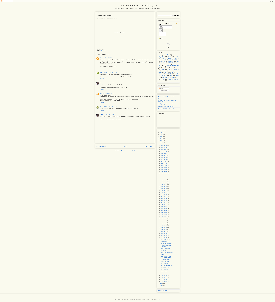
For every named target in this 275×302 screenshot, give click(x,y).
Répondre (102, 68)
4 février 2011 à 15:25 (109, 114)
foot (178, 61)
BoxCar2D (163, 254)
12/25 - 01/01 (164, 145)
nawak (163, 70)
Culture (164, 59)
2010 (161, 283)
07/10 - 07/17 (164, 192)
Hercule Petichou (103, 72)
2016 (161, 136)
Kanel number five (165, 241)
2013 (161, 140)
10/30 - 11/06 (164, 161)
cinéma (177, 58)
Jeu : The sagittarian (165, 239)
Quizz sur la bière (165, 271)
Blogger (159, 299)
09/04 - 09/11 (164, 177)
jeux (159, 66)
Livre (163, 69)
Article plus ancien (148, 146)
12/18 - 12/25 (164, 147)
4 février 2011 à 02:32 (109, 83)
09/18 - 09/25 (164, 173)
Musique (176, 69)
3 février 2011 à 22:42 (112, 72)
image (166, 64)
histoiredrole (171, 62)
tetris (177, 77)
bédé (166, 55)
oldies (169, 70)
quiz (178, 72)
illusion (159, 64)
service (164, 75)
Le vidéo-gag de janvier (166, 243)
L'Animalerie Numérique (138, 5)
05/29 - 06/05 (164, 204)
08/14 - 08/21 (164, 182)
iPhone (174, 64)
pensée (160, 72)
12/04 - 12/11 (164, 151)
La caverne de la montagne (167, 252)
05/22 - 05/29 (164, 206)
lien (168, 67)
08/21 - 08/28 (164, 180)
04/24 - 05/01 (164, 214)
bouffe (169, 56)
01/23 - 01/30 (164, 275)
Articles (161, 88)
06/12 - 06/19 (164, 200)
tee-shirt (172, 77)
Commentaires (163, 90)
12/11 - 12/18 (164, 149)
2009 (161, 285)
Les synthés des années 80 (167, 265)
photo (166, 72)
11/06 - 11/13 (164, 159)
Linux (172, 67)
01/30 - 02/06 (164, 237)
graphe (162, 62)
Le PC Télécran (164, 263)
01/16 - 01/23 (164, 277)
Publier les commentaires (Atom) (128, 150)
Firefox (163, 61)
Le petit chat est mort (165, 267)
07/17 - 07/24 (164, 190)
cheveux (169, 58)
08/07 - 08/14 (164, 184)
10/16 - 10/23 (164, 165)
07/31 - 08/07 (164, 186)
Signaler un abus (162, 290)
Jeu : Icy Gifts (164, 250)
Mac (169, 69)
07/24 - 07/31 (164, 188)
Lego (163, 67)
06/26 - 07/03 (164, 196)
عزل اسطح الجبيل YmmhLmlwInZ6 (165, 103)
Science (169, 73)
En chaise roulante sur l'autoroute (166, 246)
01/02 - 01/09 (164, 281)
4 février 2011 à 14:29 (108, 93)
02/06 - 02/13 (164, 235)
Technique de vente (165, 273)
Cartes (177, 56)
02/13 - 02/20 (164, 233)
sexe (171, 75)
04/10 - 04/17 (164, 218)
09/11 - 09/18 (164, 175)
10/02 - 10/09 (164, 169)
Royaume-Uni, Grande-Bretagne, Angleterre (166, 257)
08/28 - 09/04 (164, 179)
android (159, 55)
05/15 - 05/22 (164, 208)
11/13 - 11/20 (164, 157)
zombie (163, 80)
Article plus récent (101, 146)
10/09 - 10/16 (164, 167)
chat (163, 58)
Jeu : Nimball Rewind (165, 259)
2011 (161, 144)
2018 (161, 132)
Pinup (173, 72)
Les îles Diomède (164, 269)
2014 (161, 138)
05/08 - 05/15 (164, 210)
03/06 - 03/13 (164, 227)
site (177, 75)
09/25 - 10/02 (164, 171)
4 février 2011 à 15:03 (112, 106)
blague (101, 50)
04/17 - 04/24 (164, 216)
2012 (161, 142)
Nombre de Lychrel (165, 261)
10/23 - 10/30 (164, 163)
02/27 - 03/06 (164, 229)
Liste (177, 67)
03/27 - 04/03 (164, 222)
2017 (161, 134)
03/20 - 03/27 (164, 224)
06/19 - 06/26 (164, 198)
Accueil (125, 146)
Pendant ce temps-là (165, 248)
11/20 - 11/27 (164, 155)
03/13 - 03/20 (164, 225)
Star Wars (164, 77)
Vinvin (101, 83)
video (105, 50)
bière (174, 55)
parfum (175, 70)
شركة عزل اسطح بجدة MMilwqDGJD (166, 106)
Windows (171, 79)
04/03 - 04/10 (164, 220)
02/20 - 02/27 (164, 231)
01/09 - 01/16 (164, 279)
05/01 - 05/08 (164, 212)
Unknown (102, 57)
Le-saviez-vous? (173, 66)
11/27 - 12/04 (164, 153)
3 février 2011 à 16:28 (108, 57)
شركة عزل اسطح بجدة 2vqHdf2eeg (166, 108)
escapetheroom (174, 59)
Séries (177, 73)
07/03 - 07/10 (164, 194)
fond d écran (171, 61)
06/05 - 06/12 (164, 202)
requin (162, 73)
